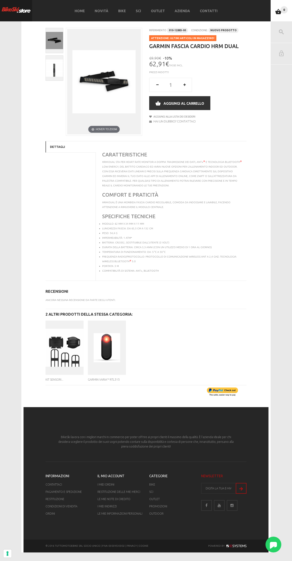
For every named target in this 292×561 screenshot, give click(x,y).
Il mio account (110, 476)
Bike (122, 11)
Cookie (143, 545)
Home (80, 11)
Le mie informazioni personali (119, 513)
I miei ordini (105, 484)
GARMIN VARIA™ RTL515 (104, 379)
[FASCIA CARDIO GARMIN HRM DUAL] (54, 40)
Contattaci (54, 484)
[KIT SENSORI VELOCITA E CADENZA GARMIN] (65, 348)
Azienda (182, 11)
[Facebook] (206, 505)
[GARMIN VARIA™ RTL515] (107, 348)
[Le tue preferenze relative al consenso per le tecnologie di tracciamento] (7, 553)
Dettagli (57, 147)
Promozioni (158, 506)
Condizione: (199, 30)
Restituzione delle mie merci (118, 491)
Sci (138, 11)
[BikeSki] (16, 10)
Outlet (158, 11)
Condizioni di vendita (61, 506)
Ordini (50, 513)
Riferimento (157, 30)
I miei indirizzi (107, 506)
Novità (101, 11)
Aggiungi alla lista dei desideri (174, 116)
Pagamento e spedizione (64, 491)
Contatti (209, 11)
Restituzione (55, 499)
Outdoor (156, 513)
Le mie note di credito (113, 499)
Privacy (132, 545)
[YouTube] (219, 505)
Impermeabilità (112, 237)
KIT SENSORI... (54, 379)
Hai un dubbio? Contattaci (174, 121)
